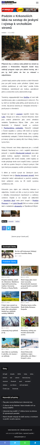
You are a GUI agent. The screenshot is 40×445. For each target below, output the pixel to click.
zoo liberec (13, 385)
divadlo (12, 374)
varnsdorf (27, 381)
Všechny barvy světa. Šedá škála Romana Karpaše (28, 307)
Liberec (17, 378)
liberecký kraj (26, 378)
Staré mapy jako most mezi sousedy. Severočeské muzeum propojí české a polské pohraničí (29, 284)
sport (20, 381)
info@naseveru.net (26, 430)
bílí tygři (5, 374)
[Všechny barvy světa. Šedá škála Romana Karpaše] (30, 296)
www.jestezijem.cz (20, 437)
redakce (4, 32)
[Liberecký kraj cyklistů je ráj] (10, 322)
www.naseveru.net (13, 430)
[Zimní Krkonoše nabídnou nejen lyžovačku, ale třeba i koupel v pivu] (30, 343)
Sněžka (17, 221)
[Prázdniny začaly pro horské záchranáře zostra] (30, 322)
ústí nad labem (24, 385)
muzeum (5, 381)
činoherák (15, 388)
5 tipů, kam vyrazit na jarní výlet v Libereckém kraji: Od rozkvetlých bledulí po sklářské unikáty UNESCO (10, 309)
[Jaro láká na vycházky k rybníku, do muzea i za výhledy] (10, 343)
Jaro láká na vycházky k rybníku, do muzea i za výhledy (10, 354)
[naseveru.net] (9, 3)
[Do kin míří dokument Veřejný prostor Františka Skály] (7, 254)
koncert (5, 378)
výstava (5, 385)
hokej (25, 374)
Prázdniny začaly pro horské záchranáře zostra (28, 333)
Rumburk (13, 381)
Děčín (19, 374)
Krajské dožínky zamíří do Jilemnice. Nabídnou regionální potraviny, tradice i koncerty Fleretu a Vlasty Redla (10, 284)
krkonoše (11, 221)
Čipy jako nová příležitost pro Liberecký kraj (17, 402)
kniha (31, 374)
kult (11, 378)
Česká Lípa (6, 388)
